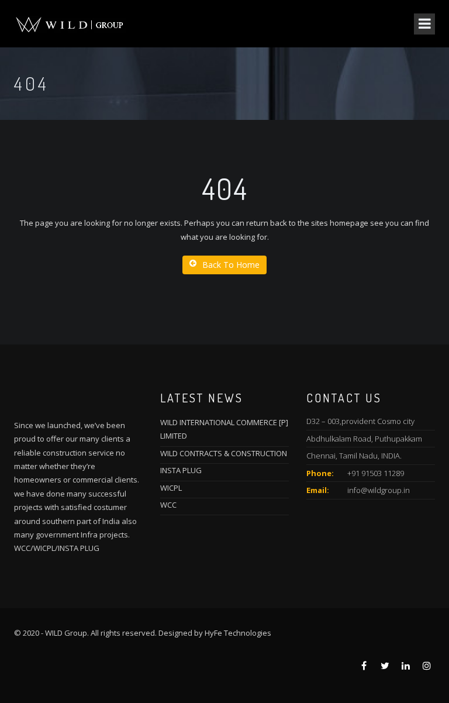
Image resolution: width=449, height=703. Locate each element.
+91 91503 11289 (375, 473)
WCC (168, 504)
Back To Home (231, 264)
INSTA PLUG (181, 470)
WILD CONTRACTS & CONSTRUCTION (223, 453)
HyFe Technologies (238, 633)
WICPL (171, 488)
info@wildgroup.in (378, 490)
